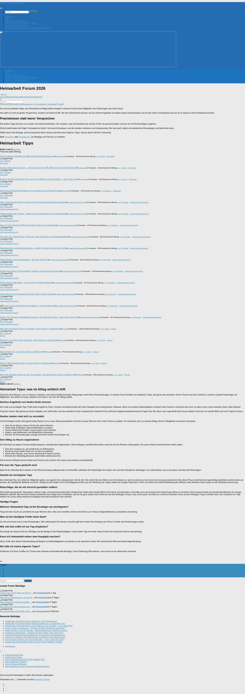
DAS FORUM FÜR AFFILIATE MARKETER (25, 660)
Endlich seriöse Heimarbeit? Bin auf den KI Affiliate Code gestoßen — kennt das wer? (38, 179)
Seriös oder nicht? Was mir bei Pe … (16, 593)
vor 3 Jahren (104, 329)
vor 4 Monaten (123, 202)
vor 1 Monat (100, 156)
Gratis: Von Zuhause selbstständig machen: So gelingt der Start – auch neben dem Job (39, 317)
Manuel (65, 329)
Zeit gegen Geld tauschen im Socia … (17, 597)
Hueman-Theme (42, 679)
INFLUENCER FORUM (16, 662)
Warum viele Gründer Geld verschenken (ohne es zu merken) (27, 225)
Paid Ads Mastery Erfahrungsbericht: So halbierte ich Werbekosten (35, 635)
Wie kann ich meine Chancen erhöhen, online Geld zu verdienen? (30, 329)
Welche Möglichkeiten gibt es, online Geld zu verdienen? (25, 363)
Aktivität (18, 97)
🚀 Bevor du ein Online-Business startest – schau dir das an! (27, 306)
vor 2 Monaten (106, 191)
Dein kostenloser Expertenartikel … (16, 602)
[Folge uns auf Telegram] (6, 576)
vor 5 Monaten (123, 214)
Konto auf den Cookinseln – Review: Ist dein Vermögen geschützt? (35, 628)
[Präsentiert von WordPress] (15, 679)
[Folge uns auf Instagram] (6, 574)
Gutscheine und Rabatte (16, 26)
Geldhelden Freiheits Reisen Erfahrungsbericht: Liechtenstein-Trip (35, 624)
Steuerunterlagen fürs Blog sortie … (16, 611)
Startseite (9, 16)
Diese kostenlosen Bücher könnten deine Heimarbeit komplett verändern (33, 202)
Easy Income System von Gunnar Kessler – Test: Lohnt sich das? (34, 640)
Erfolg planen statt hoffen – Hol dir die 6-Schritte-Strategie (26, 283)
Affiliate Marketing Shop (16, 21)
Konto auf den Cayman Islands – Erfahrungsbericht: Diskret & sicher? (36, 630)
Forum (3, 97)
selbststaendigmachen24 (78, 202)
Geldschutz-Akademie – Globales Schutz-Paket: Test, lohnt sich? (34, 633)
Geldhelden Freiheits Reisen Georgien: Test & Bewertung (31, 621)
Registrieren (36, 97)
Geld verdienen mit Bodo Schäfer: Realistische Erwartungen (27, 156)
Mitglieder (10, 97)
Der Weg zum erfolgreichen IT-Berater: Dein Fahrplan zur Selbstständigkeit (34, 237)
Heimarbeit (62, 156)
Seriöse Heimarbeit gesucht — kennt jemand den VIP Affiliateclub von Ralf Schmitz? (38, 168)
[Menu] (1, 8)
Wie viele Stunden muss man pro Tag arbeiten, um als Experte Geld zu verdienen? (37, 375)
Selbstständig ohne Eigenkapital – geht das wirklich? (24, 260)
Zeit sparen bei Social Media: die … (16, 607)
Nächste (16, 149)
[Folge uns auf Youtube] (6, 569)
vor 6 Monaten (105, 260)
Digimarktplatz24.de (14, 655)
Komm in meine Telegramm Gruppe (21, 23)
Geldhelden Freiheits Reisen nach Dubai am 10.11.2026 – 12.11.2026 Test (38, 626)
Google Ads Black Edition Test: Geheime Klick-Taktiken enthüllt (33, 642)
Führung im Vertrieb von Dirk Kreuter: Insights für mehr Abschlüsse (35, 637)
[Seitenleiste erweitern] (1, 561)
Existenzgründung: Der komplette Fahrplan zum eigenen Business (30, 271)
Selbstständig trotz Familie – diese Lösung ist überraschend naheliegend (33, 214)
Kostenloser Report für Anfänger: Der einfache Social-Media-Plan (29, 191)
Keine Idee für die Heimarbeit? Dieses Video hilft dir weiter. (26, 294)
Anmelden (26, 97)
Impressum (10, 646)
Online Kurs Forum (13, 657)
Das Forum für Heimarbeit (11, 3)
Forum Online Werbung (15, 664)
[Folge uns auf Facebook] (6, 571)
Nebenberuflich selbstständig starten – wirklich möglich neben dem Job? (32, 248)
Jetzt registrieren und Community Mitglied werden (27, 28)
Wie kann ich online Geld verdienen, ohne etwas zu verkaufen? (28, 340)
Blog (7, 19)
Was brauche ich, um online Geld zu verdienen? (21, 352)
